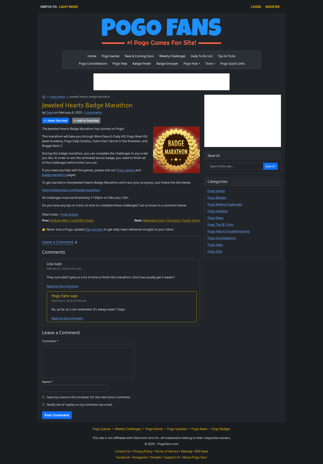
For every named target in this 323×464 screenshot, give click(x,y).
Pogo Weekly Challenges (224, 204)
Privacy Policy (142, 451)
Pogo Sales (215, 245)
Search (270, 166)
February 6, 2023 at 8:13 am (64, 268)
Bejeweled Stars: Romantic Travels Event (171, 220)
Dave (49, 112)
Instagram (140, 457)
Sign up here (94, 229)
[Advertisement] (161, 81)
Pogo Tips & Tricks (220, 224)
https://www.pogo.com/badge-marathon (71, 190)
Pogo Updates (217, 211)
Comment (50, 341)
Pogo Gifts (214, 251)
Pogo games (126, 170)
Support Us (172, 457)
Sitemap (187, 451)
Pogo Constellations (221, 238)
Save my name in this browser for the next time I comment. (89, 397)
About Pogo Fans (195, 457)
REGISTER (272, 7)
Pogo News (215, 218)
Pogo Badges (216, 198)
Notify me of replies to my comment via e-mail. (80, 405)
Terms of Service (166, 451)
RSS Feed (201, 451)
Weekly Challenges (128, 429)
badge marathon (54, 175)
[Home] (44, 97)
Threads (156, 457)
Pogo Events (57, 96)
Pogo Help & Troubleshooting (228, 231)
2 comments (93, 112)
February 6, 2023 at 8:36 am (68, 300)
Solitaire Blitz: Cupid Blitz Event (72, 220)
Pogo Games (102, 429)
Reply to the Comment (62, 286)
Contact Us (123, 451)
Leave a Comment (57, 242)
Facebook (123, 457)
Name (47, 382)
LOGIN (256, 7)
